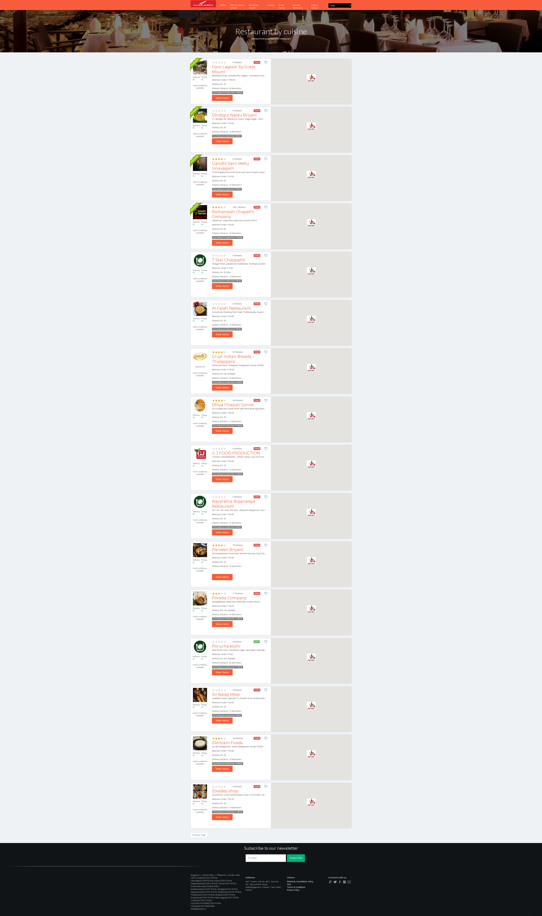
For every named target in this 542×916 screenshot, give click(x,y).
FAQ (289, 884)
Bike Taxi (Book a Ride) (237, 6)
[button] (311, 77)
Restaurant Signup (254, 6)
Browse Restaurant (298, 6)
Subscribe (296, 858)
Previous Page (199, 835)
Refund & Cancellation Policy (300, 881)
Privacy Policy (293, 890)
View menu (222, 98)
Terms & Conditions (296, 887)
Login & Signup (314, 6)
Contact (270, 5)
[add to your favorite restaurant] (265, 63)
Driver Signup (282, 6)
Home (223, 5)
